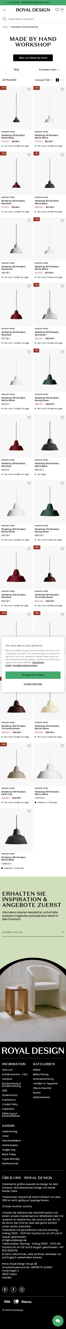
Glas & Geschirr (42, 1088)
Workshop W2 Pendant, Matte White (47, 268)
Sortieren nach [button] (48, 69)
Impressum (9, 1099)
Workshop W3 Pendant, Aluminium (47, 333)
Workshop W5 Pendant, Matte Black (13, 858)
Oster (5, 1136)
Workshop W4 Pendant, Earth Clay (13, 793)
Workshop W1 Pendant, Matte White (47, 136)
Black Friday (9, 1154)
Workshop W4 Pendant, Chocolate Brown (13, 727)
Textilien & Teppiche (45, 1083)
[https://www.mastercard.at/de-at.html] (16, 1301)
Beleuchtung (40, 1074)
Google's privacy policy (25, 665)
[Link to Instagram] (22, 1289)
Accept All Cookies (33, 675)
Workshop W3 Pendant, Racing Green (47, 399)
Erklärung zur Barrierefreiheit (11, 1114)
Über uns (7, 1070)
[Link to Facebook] (13, 1289)
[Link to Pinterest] (5, 1289)
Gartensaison (10, 1145)
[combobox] (49, 70)
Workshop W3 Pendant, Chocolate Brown (47, 596)
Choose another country (17, 1206)
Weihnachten (10, 1163)
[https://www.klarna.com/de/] (27, 1301)
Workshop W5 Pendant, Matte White (47, 793)
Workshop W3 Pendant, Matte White (13, 399)
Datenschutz (10, 1095)
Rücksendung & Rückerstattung (11, 1084)
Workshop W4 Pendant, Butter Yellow (47, 727)
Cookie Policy (10, 1104)
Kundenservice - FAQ (14, 1074)
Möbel (36, 1070)
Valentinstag (9, 1131)
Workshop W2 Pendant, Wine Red (13, 333)
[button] (57, 10)
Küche (37, 1092)
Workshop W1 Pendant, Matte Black (13, 136)
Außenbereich (41, 1097)
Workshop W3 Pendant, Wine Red (13, 464)
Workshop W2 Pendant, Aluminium (13, 268)
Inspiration (8, 1109)
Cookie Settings (33, 684)
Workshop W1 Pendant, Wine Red (13, 202)
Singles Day (9, 1150)
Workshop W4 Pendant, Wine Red (13, 596)
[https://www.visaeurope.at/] (7, 1301)
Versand (7, 1079)
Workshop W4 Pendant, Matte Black (47, 464)
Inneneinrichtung (43, 1079)
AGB (4, 1090)
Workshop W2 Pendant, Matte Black (47, 202)
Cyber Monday (11, 1159)
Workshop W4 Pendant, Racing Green (47, 530)
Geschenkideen (11, 1140)
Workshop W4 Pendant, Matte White (13, 530)
